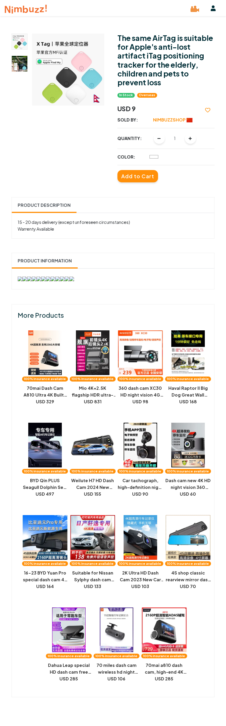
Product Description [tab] (44, 205)
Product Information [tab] (45, 260)
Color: (126, 156)
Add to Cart (137, 176)
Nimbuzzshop (170, 119)
